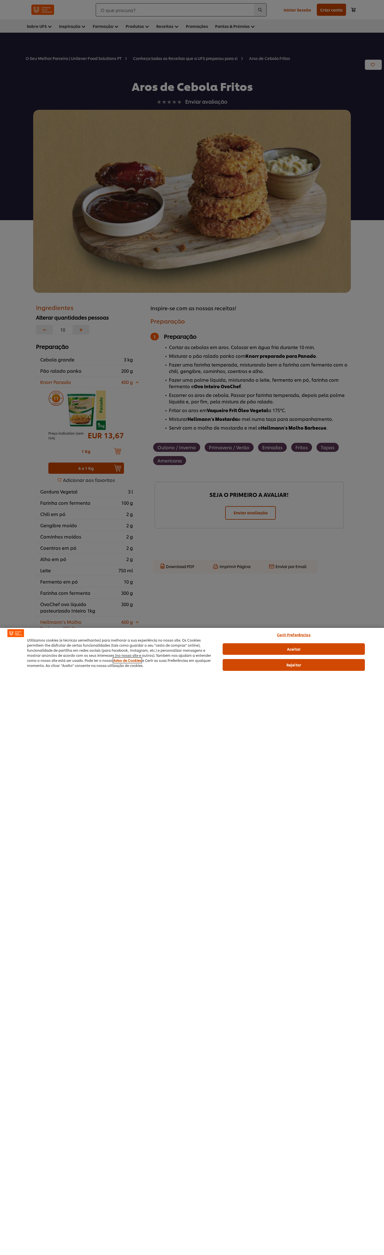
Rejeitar (293, 664)
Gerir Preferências (293, 634)
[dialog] (192, 941)
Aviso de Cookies (127, 660)
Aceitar (294, 648)
